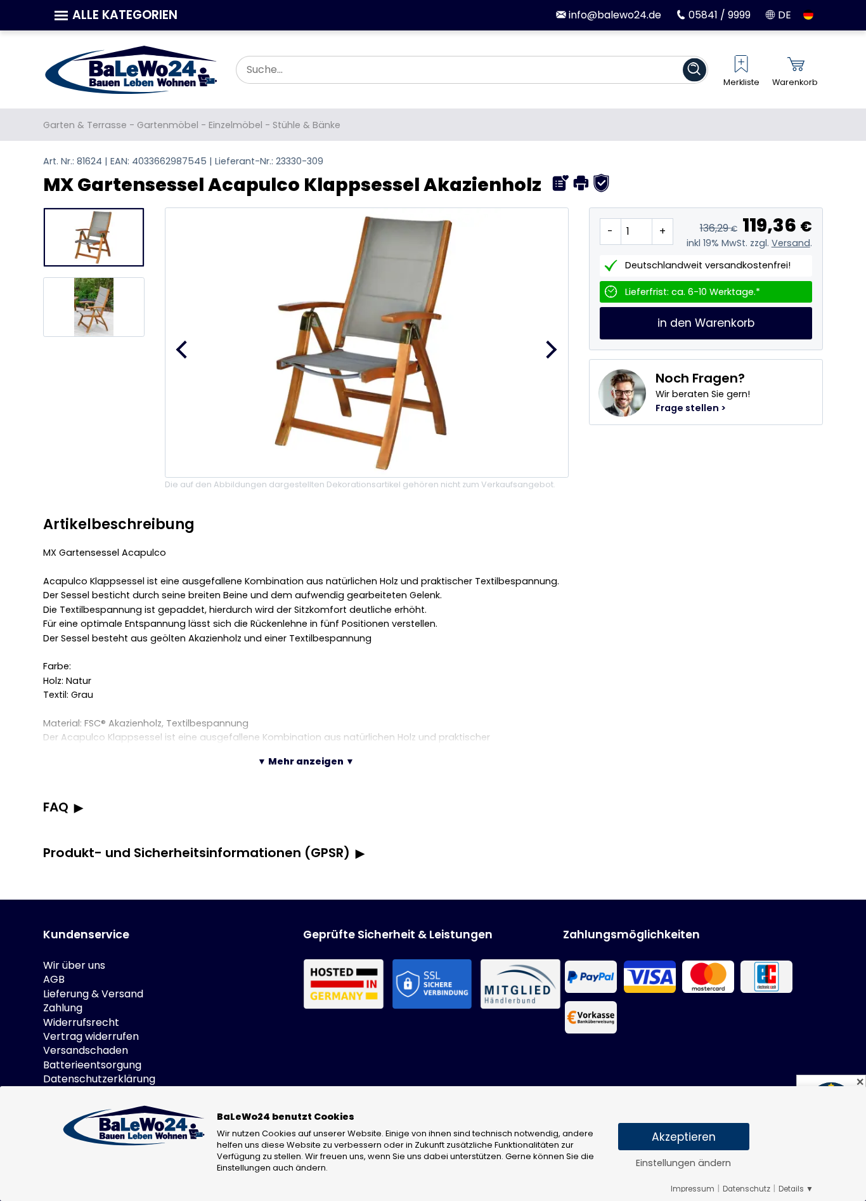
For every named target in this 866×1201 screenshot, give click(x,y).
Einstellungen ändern (683, 1163)
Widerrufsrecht (81, 1023)
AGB (54, 980)
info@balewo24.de (613, 15)
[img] (561, 183)
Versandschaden (85, 1051)
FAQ (55, 807)
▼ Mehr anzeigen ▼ (305, 761)
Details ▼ (796, 1189)
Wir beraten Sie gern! (703, 392)
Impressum (692, 1189)
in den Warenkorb (705, 323)
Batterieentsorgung (92, 1065)
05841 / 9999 (718, 15)
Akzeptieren (684, 1137)
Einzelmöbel (235, 125)
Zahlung (62, 1008)
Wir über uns (74, 966)
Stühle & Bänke (306, 125)
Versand (791, 243)
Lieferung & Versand (93, 994)
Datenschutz (746, 1189)
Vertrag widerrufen (91, 1037)
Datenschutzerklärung (99, 1079)
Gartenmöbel (167, 125)
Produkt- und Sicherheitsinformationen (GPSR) (196, 853)
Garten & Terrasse (85, 125)
